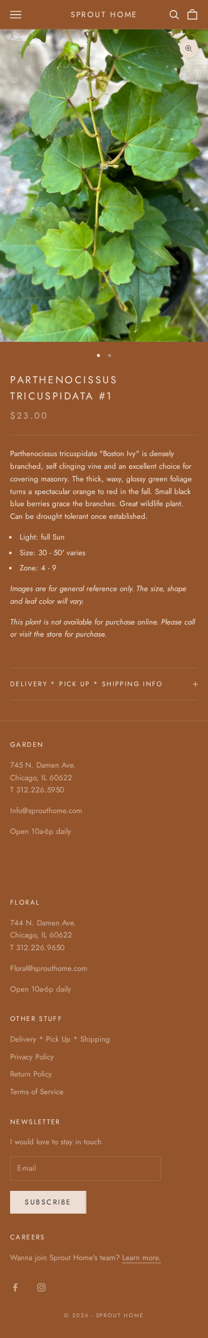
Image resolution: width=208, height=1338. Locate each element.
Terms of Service (37, 1091)
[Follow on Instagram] (41, 1287)
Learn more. (141, 1257)
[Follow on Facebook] (15, 1287)
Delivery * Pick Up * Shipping (60, 1039)
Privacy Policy (32, 1056)
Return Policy (31, 1074)
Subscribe (48, 1202)
